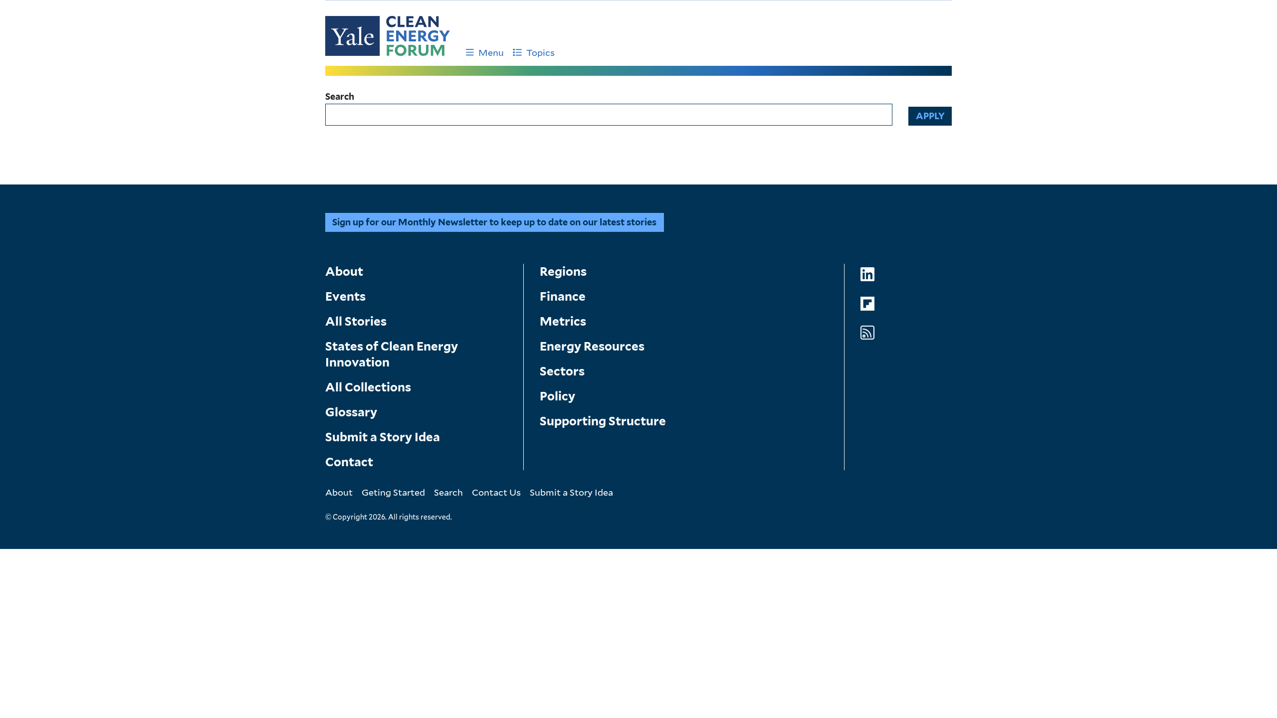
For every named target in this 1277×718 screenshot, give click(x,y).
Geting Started (393, 492)
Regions (563, 271)
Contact (349, 462)
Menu (491, 52)
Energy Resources (592, 346)
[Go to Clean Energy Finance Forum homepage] (387, 36)
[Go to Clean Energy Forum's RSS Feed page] (867, 333)
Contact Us (496, 492)
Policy (557, 396)
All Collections (368, 387)
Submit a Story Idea (382, 437)
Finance (563, 296)
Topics (540, 52)
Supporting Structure (603, 421)
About (344, 271)
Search (339, 96)
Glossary (351, 412)
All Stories (356, 321)
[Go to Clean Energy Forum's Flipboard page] (867, 304)
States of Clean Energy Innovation (391, 354)
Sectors (562, 371)
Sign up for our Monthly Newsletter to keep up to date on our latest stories (494, 222)
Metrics (563, 321)
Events (345, 296)
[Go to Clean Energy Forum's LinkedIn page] (867, 274)
